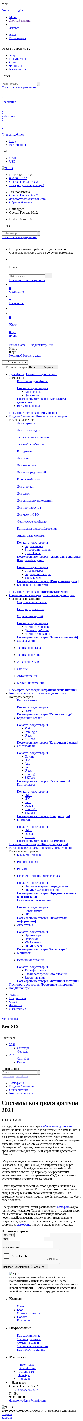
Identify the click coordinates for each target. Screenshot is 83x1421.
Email (5, 1239)
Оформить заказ (30, 355)
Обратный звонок (21, 202)
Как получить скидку (31, 1349)
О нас (13, 62)
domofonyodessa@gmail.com (27, 198)
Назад (32, 367)
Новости (22, 1317)
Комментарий (11, 1247)
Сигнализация (18, 1090)
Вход (12, 34)
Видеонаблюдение (21, 1086)
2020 (12, 1055)
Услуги (14, 55)
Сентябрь (23, 1048)
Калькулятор (17, 69)
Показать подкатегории (41, 374)
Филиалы (15, 65)
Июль (21, 1062)
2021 (12, 1044)
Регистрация (17, 38)
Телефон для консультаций (26, 185)
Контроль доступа (21, 1093)
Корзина (14, 355)
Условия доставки (29, 1339)
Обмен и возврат (28, 1342)
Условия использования (32, 1346)
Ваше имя (8, 1234)
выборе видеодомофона (56, 1126)
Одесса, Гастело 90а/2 (23, 181)
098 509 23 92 (18, 178)
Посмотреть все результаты (19, 87)
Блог (20, 1309)
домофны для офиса (15, 1076)
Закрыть (48, 367)
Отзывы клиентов (29, 1313)
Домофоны (16, 1083)
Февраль (22, 1051)
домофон (63, 1207)
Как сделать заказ (28, 1335)
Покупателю (17, 58)
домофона (23, 1224)
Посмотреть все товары (33, 412)
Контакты (23, 1320)
